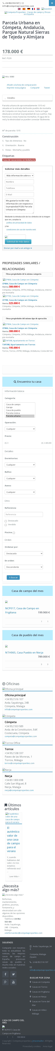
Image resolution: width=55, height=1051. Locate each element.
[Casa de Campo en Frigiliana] (3, 1026)
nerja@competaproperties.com (19, 790)
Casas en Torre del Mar (41, 1003)
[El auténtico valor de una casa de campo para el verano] (14, 817)
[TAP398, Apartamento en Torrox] (18, 340)
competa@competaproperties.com (21, 736)
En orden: (10, 560)
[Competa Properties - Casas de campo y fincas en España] (27, 13)
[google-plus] (5, 982)
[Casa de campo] (20, 404)
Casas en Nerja (39, 996)
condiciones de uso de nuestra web (21, 230)
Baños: (8, 471)
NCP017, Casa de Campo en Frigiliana (11, 1031)
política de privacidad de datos (19, 223)
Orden (8, 539)
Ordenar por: (11, 547)
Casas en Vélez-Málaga (39, 1012)
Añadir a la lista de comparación (22, 84)
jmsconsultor (38, 1041)
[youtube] (13, 982)
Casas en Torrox (39, 987)
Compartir (35, 87)
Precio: (8, 436)
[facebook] (5, 974)
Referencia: (10, 508)
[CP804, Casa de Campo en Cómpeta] (20, 279)
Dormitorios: (11, 458)
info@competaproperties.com (18, 709)
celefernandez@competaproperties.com (23, 933)
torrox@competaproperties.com (19, 763)
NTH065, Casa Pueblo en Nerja (24, 652)
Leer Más (13, 876)
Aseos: (8, 485)
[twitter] (13, 974)
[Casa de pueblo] (20, 410)
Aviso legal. (48, 1046)
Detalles (11, 97)
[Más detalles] (6, 601)
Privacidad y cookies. (32, 1046)
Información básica (14, 391)
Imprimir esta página (16, 87)
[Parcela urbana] (20, 416)
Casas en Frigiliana (41, 991)
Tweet (47, 87)
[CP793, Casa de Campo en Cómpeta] (20, 296)
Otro (7, 500)
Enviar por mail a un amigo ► (18, 248)
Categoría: (10, 398)
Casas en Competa (41, 982)
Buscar (14, 577)
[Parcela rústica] (20, 413)
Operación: (10, 422)
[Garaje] (20, 407)
